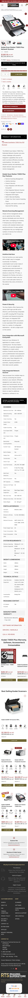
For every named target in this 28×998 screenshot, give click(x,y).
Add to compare (7, 79)
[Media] (26, 14)
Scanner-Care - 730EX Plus (7, 665)
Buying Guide (5, 926)
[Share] (8, 129)
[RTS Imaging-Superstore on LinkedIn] (16, 968)
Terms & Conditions (4, 912)
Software (18, 905)
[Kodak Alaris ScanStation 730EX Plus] (14, 43)
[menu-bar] (3, 5)
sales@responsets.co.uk (14, 856)
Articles (3, 929)
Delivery (9, 60)
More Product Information (11, 106)
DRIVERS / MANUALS (10, 630)
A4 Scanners (10, 115)
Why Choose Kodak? (9, 110)
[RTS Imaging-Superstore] (13, 5)
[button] (1, 25)
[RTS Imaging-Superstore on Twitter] (13, 969)
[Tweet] (11, 129)
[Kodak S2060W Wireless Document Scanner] (7, 797)
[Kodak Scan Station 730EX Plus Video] (8, 42)
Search (3, 902)
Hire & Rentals (19, 916)
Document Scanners (18, 115)
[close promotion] (27, 1)
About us (4, 905)
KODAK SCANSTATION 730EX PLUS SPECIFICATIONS (13, 401)
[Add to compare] (25, 696)
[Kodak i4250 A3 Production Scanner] (21, 753)
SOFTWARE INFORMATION (12, 625)
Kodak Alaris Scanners (6, 116)
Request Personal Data (7, 933)
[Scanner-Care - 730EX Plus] (8, 656)
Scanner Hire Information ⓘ (14, 845)
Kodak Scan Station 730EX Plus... (20, 805)
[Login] (22, 5)
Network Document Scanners (19, 116)
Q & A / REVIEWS (9, 634)
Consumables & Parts (20, 909)
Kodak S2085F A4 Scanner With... (10, 719)
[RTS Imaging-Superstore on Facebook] (11, 969)
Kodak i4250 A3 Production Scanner (20, 760)
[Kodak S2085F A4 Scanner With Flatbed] (14, 706)
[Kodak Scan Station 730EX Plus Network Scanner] (14, 25)
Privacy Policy (5, 916)
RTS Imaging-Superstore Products (9, 118)
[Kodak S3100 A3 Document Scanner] (7, 753)
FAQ (2, 908)
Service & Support (21, 913)
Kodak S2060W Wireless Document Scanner (6, 806)
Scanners (18, 902)
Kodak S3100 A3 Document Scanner (6, 760)
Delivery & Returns (4, 919)
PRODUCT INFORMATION (12, 137)
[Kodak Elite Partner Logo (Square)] (19, 43)
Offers (17, 919)
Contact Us (4, 923)
